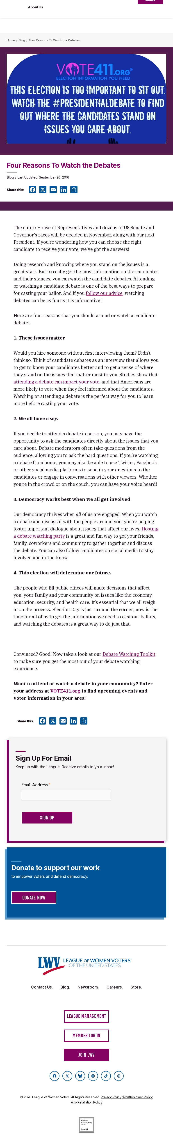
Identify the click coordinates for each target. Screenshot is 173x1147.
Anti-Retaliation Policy (86, 1102)
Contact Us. (42, 987)
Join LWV (86, 1055)
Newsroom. (88, 987)
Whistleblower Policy (137, 1097)
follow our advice (104, 293)
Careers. (115, 987)
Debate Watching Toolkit (128, 654)
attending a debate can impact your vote (56, 382)
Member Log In (86, 1035)
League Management (86, 1016)
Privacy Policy (111, 1097)
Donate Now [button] (34, 898)
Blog (22, 40)
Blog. (65, 987)
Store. (136, 987)
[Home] (85, 966)
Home (11, 40)
